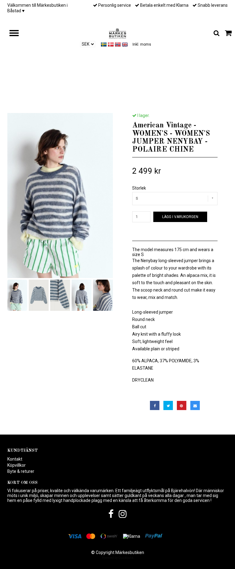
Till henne (59, 102)
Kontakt (14, 459)
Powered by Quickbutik (117, 558)
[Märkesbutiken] (117, 33)
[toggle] (17, 33)
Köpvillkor (16, 465)
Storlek (139, 188)
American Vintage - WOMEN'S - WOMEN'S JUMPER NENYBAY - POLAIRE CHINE (139, 102)
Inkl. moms (141, 44)
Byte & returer (20, 471)
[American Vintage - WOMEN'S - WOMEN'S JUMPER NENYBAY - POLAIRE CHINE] (60, 195)
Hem (37, 102)
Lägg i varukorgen (180, 217)
